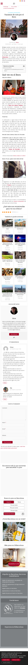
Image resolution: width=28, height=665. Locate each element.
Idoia (17, 42)
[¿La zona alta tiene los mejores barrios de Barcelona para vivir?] (7, 288)
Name (4, 422)
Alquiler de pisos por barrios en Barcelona (12, 593)
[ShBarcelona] (14, 3)
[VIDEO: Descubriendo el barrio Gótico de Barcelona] (20, 255)
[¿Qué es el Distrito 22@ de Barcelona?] (20, 288)
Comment (4, 408)
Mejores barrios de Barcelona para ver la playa (7, 244)
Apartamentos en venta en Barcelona (11, 591)
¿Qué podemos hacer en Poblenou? (20, 277)
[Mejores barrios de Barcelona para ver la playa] (7, 238)
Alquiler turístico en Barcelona (9, 588)
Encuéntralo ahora (9, 513)
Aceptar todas (6, 659)
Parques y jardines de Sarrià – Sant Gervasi (7, 260)
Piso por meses (14, 507)
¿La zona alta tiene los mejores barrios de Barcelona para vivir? (7, 295)
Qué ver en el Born (7, 67)
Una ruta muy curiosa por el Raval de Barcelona (7, 278)
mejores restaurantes (18, 201)
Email (4, 429)
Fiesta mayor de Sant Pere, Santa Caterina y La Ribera (20, 244)
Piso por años (14, 505)
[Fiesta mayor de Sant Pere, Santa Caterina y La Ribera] (20, 238)
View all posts (14, 334)
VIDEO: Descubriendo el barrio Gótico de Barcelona (20, 261)
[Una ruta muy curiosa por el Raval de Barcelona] (7, 272)
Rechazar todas (16, 659)
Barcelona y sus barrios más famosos (20, 228)
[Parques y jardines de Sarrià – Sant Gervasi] (7, 255)
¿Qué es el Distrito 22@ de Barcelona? (20, 294)
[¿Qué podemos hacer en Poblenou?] (20, 272)
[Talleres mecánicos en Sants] (7, 222)
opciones (21, 657)
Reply (5, 382)
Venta (19, 502)
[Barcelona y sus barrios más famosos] (20, 222)
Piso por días (14, 510)
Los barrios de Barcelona (14, 12)
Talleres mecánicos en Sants (7, 228)
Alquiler (8, 502)
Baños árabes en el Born (19, 155)
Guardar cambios (6, 662)
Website (4, 435)
